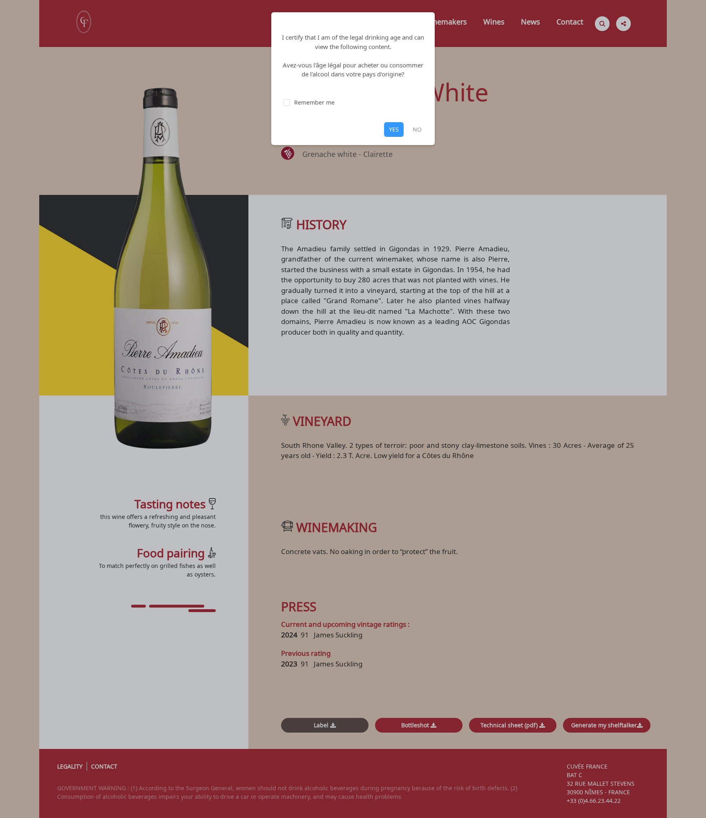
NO (417, 129)
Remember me (314, 102)
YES (394, 129)
